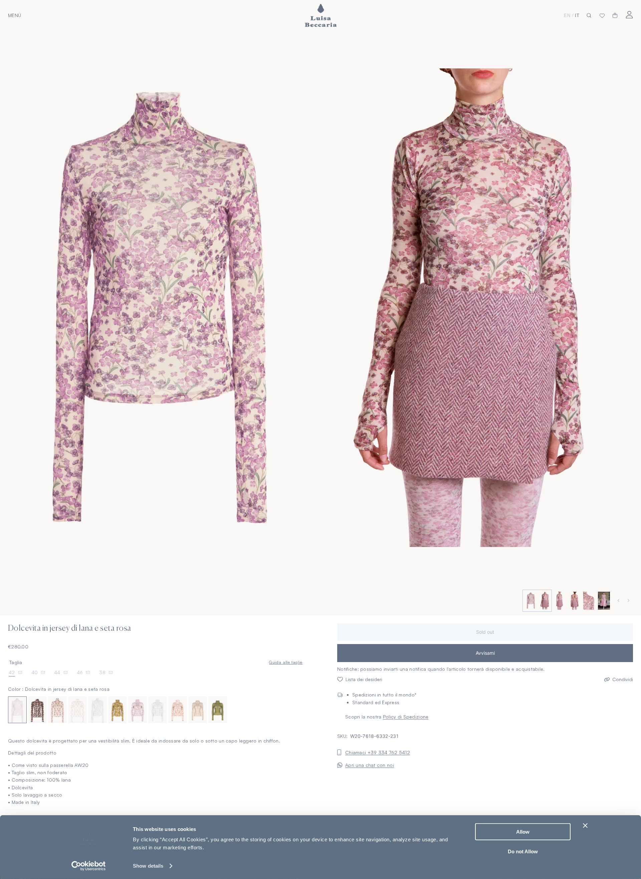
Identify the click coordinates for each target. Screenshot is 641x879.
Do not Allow (523, 851)
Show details (148, 866)
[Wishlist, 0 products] (602, 15)
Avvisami (485, 653)
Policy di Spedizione (406, 716)
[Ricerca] (589, 15)
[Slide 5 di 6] (588, 601)
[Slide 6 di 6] (603, 601)
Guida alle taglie (285, 662)
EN (567, 15)
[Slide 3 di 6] (559, 601)
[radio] (17, 709)
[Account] (629, 14)
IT (577, 15)
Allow (522, 832)
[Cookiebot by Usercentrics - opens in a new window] (88, 866)
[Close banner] (585, 825)
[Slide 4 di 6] (574, 601)
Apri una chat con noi (369, 765)
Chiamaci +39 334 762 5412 (377, 752)
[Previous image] (619, 600)
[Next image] (629, 600)
